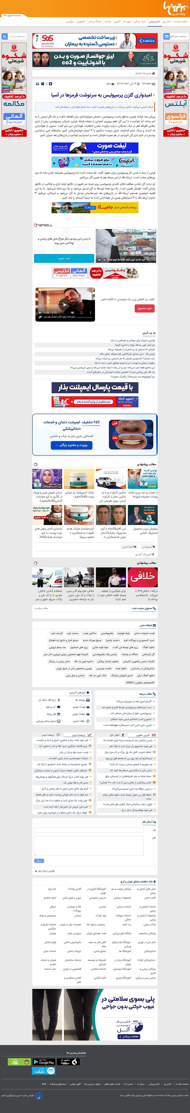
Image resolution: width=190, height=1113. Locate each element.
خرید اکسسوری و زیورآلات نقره (139, 640)
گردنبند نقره (57, 633)
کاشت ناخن (150, 898)
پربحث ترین (48, 734)
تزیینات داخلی (74, 951)
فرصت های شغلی (112, 1084)
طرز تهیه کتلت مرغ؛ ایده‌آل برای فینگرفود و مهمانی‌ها (62, 777)
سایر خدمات (50, 969)
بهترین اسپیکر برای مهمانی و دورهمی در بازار (133, 340)
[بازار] (19, 1062)
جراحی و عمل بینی (75, 676)
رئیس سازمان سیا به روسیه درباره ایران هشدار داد (127, 740)
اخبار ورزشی (155, 22)
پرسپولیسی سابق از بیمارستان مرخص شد (131, 713)
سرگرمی (70, 22)
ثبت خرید (64, 258)
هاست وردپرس (103, 669)
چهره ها (128, 22)
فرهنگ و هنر (95, 22)
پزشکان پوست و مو (121, 889)
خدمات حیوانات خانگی (123, 918)
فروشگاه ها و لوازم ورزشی (121, 944)
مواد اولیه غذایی (100, 647)
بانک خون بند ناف (97, 676)
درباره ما (141, 1084)
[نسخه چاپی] (37, 83)
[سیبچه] (68, 1062)
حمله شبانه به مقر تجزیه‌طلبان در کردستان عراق (128, 776)
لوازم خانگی (50, 942)
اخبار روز (167, 22)
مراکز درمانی (150, 925)
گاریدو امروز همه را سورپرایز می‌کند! (133, 701)
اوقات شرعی (79, 721)
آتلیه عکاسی (100, 978)
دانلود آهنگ (148, 647)
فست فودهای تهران (96, 933)
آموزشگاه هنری (123, 978)
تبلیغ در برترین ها (92, 1084)
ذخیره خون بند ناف (83, 662)
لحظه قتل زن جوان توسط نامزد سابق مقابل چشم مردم (127, 797)
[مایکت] (43, 1071)
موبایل (53, 933)
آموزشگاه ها (125, 951)
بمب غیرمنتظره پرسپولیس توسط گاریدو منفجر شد (126, 707)
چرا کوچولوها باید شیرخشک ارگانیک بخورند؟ (133, 377)
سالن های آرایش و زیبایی (146, 891)
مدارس (102, 907)
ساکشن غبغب (89, 633)
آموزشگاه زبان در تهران (122, 962)
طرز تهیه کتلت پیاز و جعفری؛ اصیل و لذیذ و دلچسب (62, 740)
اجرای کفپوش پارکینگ (122, 676)
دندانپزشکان (150, 951)
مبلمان (78, 916)
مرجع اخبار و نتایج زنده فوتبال (63, 640)
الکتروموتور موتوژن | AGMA (140, 683)
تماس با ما (128, 1084)
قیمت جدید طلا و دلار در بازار (74, 752)
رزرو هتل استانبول (79, 647)
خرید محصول (145, 308)
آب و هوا (51, 707)
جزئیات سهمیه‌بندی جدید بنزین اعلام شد (68, 758)
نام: (154, 830)
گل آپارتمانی (148, 654)
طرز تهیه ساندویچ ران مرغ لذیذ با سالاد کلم (130, 746)
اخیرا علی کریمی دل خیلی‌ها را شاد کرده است (65, 807)
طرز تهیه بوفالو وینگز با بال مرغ (137, 810)
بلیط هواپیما (124, 633)
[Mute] (104, 260)
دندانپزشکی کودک (146, 960)
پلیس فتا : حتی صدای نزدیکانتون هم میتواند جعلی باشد (127, 354)
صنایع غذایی (100, 951)
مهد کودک (101, 916)
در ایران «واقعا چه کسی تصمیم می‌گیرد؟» (132, 789)
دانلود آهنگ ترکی (145, 676)
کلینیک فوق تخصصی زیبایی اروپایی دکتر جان (66, 654)
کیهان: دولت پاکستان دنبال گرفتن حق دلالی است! (127, 804)
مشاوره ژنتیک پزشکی (108, 662)
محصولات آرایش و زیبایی (146, 918)
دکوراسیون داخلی (72, 942)
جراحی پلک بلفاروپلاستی (105, 654)
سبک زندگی (140, 22)
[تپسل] (35, 225)
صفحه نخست (180, 22)
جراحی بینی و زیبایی (146, 978)
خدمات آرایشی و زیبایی (148, 909)
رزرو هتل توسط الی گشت (125, 647)
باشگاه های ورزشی (122, 933)
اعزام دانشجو (50, 898)
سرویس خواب (74, 933)
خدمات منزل (50, 951)
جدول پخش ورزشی (46, 721)
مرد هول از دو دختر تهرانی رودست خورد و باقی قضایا (62, 795)
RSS (44, 1084)
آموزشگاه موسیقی (122, 969)
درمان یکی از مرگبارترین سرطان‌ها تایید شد (131, 770)
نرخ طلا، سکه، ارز (47, 700)
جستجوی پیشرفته (58, 1084)
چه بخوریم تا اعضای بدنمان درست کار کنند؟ (131, 764)
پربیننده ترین (78, 734)
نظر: (154, 838)
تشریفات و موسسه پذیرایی (97, 962)
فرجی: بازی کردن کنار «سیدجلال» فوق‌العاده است (127, 725)
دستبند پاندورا (112, 640)
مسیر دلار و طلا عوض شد (75, 783)
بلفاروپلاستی (107, 633)
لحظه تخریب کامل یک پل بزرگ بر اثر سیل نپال (128, 752)
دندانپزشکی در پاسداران (142, 669)
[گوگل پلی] (43, 1062)
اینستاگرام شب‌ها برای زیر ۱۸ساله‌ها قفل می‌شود (128, 758)
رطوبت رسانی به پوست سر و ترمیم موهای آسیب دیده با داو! (125, 363)
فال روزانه (51, 714)
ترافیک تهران (78, 714)
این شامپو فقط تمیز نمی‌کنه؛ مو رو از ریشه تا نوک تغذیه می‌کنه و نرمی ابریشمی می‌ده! (113, 368)
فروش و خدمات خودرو (48, 962)
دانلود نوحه (121, 669)
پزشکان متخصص (147, 933)
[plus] (50, 84)
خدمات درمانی (124, 907)
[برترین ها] (177, 8)
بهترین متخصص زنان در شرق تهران (74, 669)
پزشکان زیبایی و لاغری (148, 971)
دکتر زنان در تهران (147, 942)
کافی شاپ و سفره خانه (97, 944)
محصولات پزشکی (122, 898)
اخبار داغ (114, 735)
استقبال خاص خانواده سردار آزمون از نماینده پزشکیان (60, 771)
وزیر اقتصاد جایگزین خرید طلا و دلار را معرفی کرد (63, 746)
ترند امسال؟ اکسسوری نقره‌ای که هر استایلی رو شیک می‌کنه (125, 359)
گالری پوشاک (74, 889)
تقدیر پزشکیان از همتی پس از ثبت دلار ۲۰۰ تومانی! (125, 783)
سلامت (108, 22)
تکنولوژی (81, 22)
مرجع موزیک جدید (92, 640)
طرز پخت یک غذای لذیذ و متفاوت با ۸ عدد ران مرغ (61, 801)
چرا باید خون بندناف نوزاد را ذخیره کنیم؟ (135, 345)
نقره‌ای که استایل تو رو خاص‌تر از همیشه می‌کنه (131, 349)
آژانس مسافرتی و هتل (72, 980)
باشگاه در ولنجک (130, 654)
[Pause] (99, 260)
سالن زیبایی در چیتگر (59, 662)
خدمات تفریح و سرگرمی (48, 927)
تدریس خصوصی (97, 898)
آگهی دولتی (75, 1084)
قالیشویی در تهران (72, 969)
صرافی (53, 907)
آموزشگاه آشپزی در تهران (96, 891)
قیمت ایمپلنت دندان (144, 633)
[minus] (42, 83)
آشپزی (117, 22)
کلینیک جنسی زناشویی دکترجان (138, 662)
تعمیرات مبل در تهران (70, 925)
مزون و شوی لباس (72, 898)
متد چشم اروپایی (57, 647)
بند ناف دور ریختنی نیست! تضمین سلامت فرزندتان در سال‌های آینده (121, 372)
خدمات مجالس (98, 969)
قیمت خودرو (79, 707)
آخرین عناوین (143, 735)
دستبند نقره (72, 633)
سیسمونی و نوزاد (47, 916)
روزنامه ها (80, 700)
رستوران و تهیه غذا (96, 925)
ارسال (39, 860)
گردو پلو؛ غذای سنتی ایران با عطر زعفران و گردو (65, 789)
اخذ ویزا (52, 889)
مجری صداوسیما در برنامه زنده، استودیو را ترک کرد (62, 764)
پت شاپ (126, 925)
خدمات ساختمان (73, 960)
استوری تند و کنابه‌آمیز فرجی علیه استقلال (130, 719)
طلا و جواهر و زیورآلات (74, 909)
